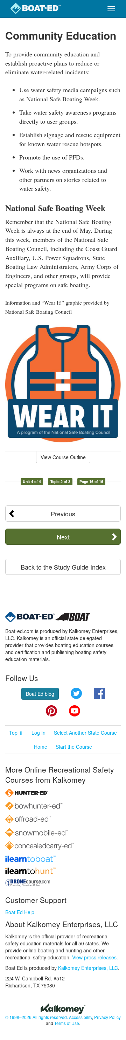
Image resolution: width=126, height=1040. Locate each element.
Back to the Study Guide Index (63, 566)
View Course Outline (63, 457)
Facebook (99, 693)
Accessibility (80, 1017)
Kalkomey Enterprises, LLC (88, 967)
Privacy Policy (107, 1017)
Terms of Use (66, 1023)
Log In (38, 732)
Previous (63, 513)
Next (63, 536)
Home (40, 746)
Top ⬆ (16, 732)
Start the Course (74, 746)
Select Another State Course (85, 732)
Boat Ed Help (19, 912)
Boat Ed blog (40, 693)
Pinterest (51, 710)
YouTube (74, 710)
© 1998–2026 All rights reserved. (36, 1017)
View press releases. (95, 957)
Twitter (76, 693)
